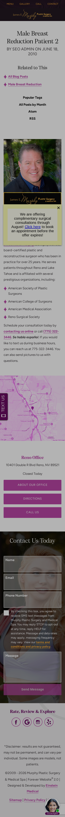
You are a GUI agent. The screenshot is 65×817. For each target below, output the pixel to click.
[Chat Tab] (32, 408)
